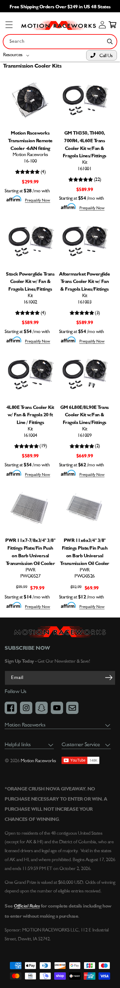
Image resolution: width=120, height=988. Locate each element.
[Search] (110, 41)
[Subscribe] (108, 677)
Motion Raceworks (38, 761)
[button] (17, 55)
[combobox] (60, 42)
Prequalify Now (37, 200)
